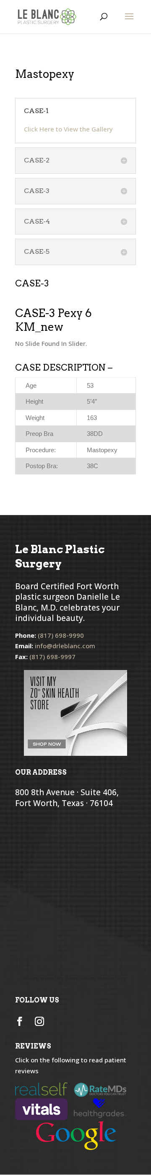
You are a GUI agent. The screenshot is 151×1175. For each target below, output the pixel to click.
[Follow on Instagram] (39, 1021)
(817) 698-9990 (61, 635)
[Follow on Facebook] (19, 1021)
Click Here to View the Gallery (68, 129)
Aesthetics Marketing (96, 978)
